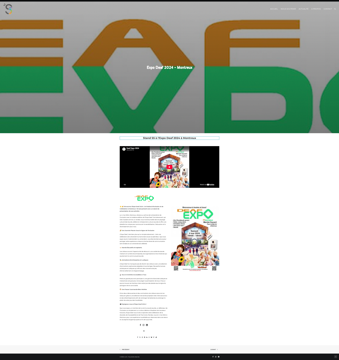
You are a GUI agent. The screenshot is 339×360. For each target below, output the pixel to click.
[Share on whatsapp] (149, 337)
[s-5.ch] (8, 9)
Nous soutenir (288, 9)
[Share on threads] (142, 337)
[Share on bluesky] (151, 337)
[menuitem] (274, 9)
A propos (316, 9)
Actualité (303, 9)
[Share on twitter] (140, 337)
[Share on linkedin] (147, 337)
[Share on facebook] (138, 337)
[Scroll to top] (335, 356)
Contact (328, 9)
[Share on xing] (154, 337)
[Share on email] (156, 337)
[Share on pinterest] (144, 337)
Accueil (274, 9)
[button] (335, 9)
